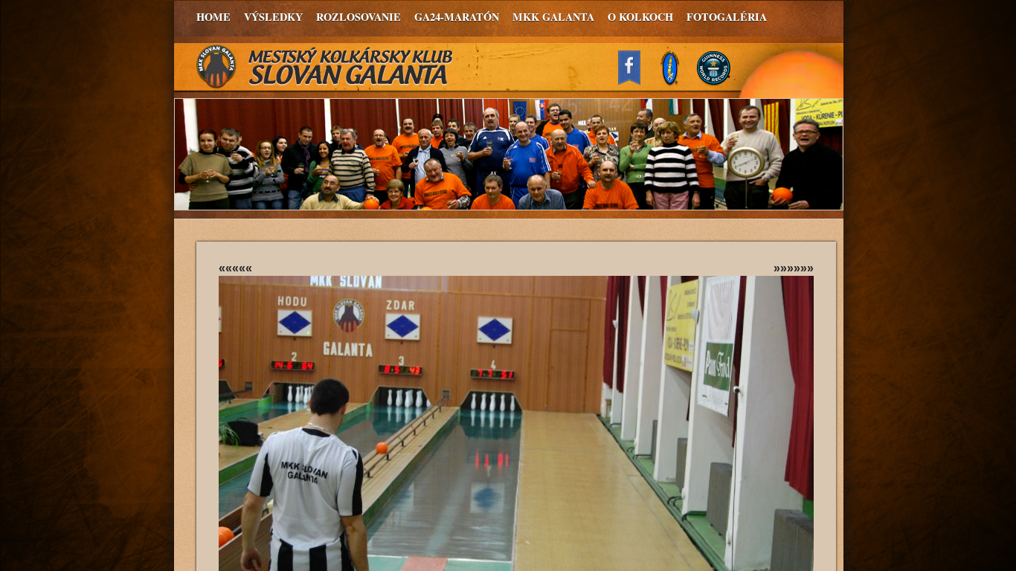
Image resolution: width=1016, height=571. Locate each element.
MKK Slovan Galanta (325, 67)
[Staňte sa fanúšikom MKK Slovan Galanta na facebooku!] (636, 80)
